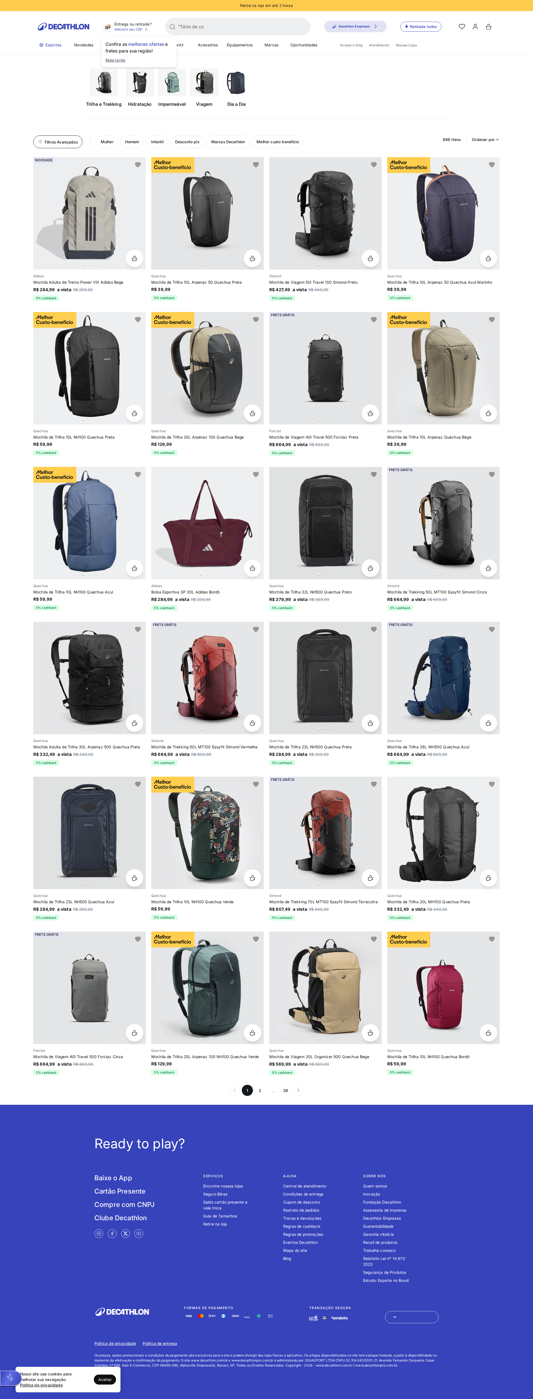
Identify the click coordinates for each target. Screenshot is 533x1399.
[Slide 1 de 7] (207, 213)
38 (285, 1090)
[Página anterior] (234, 1090)
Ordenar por (483, 139)
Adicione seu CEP (128, 29)
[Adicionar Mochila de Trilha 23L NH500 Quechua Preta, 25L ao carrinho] (370, 723)
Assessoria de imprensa (385, 1210)
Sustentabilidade (378, 1226)
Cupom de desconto (301, 1202)
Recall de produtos (380, 1242)
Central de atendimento (304, 1186)
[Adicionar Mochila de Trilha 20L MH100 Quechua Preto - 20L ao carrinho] (488, 878)
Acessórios (208, 44)
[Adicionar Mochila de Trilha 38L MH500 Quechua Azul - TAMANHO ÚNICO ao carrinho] (488, 723)
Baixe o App (113, 1178)
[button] (11, 1378)
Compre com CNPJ (124, 1205)
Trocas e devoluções (302, 1218)
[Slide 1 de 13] (89, 678)
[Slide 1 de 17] (325, 523)
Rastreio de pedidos (301, 1210)
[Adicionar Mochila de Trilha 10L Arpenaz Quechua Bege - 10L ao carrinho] (488, 413)
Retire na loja (215, 1224)
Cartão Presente (119, 1191)
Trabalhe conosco (379, 1250)
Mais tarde (115, 60)
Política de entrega (160, 1343)
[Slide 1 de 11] (89, 368)
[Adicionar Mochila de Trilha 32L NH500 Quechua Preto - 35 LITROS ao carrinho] (370, 568)
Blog (287, 1258)
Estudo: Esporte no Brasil (386, 1280)
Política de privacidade (115, 1343)
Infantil (177, 44)
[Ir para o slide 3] (96, 264)
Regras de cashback (302, 1226)
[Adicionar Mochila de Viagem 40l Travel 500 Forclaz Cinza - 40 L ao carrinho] (134, 1033)
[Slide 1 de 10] (325, 678)
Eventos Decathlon (300, 1242)
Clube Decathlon (120, 1218)
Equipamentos (240, 44)
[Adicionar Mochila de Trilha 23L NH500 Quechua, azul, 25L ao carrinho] (134, 878)
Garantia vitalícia (378, 1234)
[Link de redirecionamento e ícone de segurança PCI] (324, 1318)
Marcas (271, 44)
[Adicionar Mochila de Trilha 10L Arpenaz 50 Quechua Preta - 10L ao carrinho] (252, 258)
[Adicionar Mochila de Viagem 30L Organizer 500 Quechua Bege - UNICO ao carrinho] (370, 1033)
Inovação (371, 1194)
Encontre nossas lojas (223, 1186)
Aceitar (105, 1379)
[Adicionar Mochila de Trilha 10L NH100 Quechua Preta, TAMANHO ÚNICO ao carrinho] (134, 413)
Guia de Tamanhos (220, 1216)
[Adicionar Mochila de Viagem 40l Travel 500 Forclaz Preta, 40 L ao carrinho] (370, 413)
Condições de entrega (303, 1194)
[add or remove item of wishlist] (138, 165)
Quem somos (375, 1186)
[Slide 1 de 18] (443, 833)
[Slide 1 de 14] (89, 523)
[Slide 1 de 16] (443, 523)
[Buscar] (172, 26)
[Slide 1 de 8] (89, 213)
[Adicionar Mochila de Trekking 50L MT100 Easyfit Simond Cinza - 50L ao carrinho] (488, 568)
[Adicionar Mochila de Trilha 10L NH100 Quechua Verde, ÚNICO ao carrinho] (252, 878)
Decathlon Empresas (382, 1218)
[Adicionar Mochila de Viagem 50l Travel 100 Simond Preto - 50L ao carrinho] (370, 258)
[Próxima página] (298, 1090)
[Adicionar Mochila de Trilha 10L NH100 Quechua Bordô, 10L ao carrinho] (488, 1033)
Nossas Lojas (406, 45)
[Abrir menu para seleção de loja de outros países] (412, 1317)
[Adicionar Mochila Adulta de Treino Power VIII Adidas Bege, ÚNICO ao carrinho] (134, 258)
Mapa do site (295, 1250)
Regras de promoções (303, 1234)
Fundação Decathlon (382, 1202)
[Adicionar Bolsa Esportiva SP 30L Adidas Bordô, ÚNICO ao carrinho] (252, 568)
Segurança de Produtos (384, 1272)
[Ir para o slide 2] (89, 264)
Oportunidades (303, 44)
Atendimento (379, 45)
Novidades (83, 44)
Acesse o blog (351, 45)
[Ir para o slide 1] (83, 264)
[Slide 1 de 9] (207, 368)
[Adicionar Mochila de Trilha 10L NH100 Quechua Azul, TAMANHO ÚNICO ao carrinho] (134, 568)
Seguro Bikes (215, 1194)
